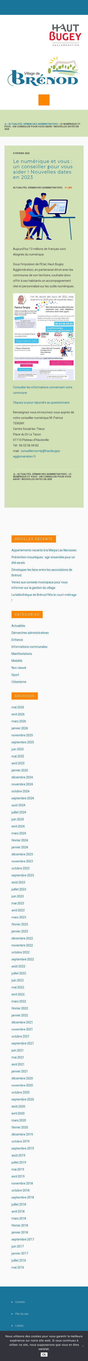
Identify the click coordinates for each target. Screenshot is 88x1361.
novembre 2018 (22, 1183)
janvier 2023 (20, 931)
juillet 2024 (19, 812)
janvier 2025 (20, 770)
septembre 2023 (23, 875)
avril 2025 (18, 763)
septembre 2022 (23, 959)
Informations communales (29, 646)
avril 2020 (18, 1113)
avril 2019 (18, 1176)
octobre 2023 (20, 868)
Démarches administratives (40, 123)
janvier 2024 (20, 847)
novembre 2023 (22, 861)
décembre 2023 (22, 854)
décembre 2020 (22, 1078)
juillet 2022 (19, 973)
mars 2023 (19, 917)
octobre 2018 (20, 1190)
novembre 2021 (22, 1029)
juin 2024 (18, 819)
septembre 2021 (23, 1043)
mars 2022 (19, 1001)
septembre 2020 (23, 1099)
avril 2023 (18, 910)
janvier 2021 (20, 1071)
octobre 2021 (20, 1036)
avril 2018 (18, 1211)
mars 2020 (19, 1120)
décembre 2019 (22, 1134)
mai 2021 (18, 1057)
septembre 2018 (23, 1197)
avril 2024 (18, 826)
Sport (15, 674)
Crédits (19, 1325)
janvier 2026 (20, 728)
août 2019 (18, 1155)
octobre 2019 (20, 1141)
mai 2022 (18, 987)
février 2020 (20, 1127)
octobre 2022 (20, 952)
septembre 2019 (23, 1148)
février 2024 (20, 840)
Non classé (19, 667)
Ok (44, 1354)
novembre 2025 (22, 735)
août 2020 (18, 1106)
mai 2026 (18, 707)
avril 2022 (18, 994)
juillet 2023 (19, 889)
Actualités (15, 123)
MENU (44, 99)
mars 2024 (19, 833)
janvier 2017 (20, 1253)
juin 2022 (18, 980)
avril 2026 (18, 714)
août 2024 (18, 805)
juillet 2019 (19, 1162)
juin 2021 (18, 1050)
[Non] (83, 1346)
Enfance (17, 639)
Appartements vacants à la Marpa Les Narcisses (44, 550)
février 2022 (20, 1008)
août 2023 (18, 882)
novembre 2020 (22, 1085)
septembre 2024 (23, 798)
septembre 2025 (23, 742)
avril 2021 (18, 1064)
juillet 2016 (19, 1260)
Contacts (20, 1302)
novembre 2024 (22, 784)
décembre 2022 (22, 938)
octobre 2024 (20, 791)
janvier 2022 (20, 1015)
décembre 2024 (22, 777)
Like (69, 187)
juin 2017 (18, 1246)
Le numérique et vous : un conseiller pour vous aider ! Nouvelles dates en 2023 (43, 169)
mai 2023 (18, 903)
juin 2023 (18, 896)
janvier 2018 (20, 1232)
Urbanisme (19, 681)
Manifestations (22, 653)
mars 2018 (19, 1218)
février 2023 (20, 924)
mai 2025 (18, 756)
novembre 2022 (22, 945)
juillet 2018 (19, 1204)
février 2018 (20, 1225)
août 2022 (18, 966)
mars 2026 (19, 721)
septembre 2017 (23, 1239)
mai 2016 (18, 1267)
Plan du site (21, 1314)
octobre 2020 (20, 1092)
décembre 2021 (22, 1022)
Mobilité (17, 660)
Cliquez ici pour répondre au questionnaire (41, 402)
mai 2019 (18, 1169)
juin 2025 (18, 749)
